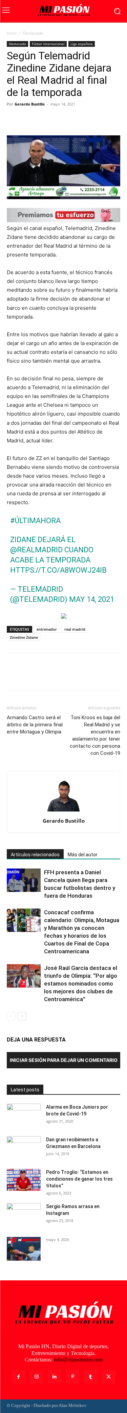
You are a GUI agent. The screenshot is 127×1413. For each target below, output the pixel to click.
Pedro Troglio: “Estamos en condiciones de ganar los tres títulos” (79, 1178)
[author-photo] (63, 811)
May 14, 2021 (91, 599)
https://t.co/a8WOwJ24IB (58, 570)
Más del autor (83, 854)
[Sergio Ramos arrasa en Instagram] (24, 1215)
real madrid (74, 629)
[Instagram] (36, 1376)
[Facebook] (13, 119)
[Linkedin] (54, 1376)
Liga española (81, 43)
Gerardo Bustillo (30, 104)
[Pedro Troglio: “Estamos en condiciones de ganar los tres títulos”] (24, 1180)
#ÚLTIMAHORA (35, 520)
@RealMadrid (36, 550)
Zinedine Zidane (24, 637)
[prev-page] (11, 1016)
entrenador (47, 629)
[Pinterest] (44, 119)
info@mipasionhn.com (78, 1359)
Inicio (12, 33)
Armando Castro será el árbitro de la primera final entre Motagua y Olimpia (35, 724)
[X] (29, 119)
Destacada (33, 33)
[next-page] (22, 1016)
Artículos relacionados (35, 854)
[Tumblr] (90, 1376)
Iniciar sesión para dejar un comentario (64, 1060)
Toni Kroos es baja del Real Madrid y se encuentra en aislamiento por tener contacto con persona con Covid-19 (95, 735)
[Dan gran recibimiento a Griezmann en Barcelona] (24, 1148)
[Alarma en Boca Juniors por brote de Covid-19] (24, 1115)
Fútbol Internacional (48, 43)
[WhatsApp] (60, 119)
